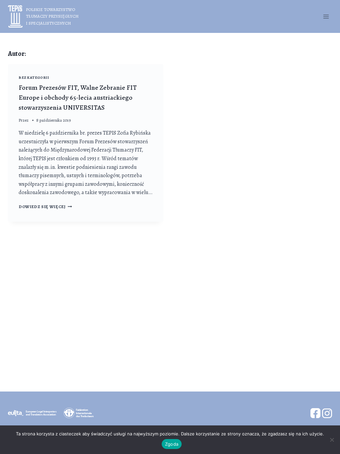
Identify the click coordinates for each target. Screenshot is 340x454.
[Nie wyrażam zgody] (331, 439)
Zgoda (171, 444)
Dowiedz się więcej (45, 206)
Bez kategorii (34, 77)
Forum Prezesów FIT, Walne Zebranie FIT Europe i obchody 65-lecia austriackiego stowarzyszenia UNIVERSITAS (78, 97)
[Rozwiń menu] (326, 16)
